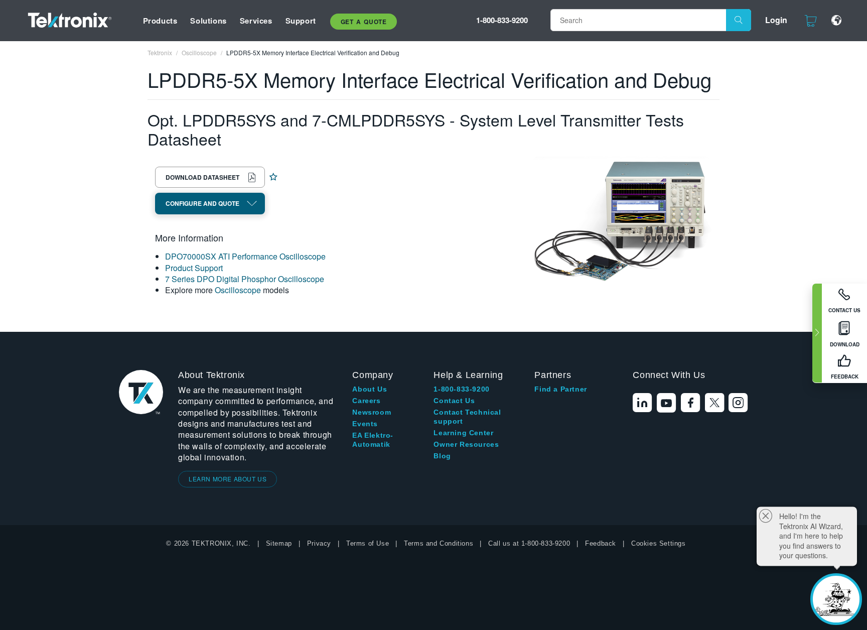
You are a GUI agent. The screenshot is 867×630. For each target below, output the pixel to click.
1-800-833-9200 (502, 20)
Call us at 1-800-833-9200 (529, 543)
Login (776, 20)
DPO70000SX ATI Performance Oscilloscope (245, 256)
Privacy (319, 543)
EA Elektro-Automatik (372, 439)
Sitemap (279, 543)
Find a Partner (560, 389)
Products (160, 20)
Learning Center (463, 433)
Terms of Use (367, 543)
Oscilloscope (238, 290)
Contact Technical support (467, 416)
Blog (442, 456)
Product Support (194, 268)
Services (256, 20)
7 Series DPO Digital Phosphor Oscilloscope (244, 279)
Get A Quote (364, 21)
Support (300, 20)
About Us (369, 389)
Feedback (600, 543)
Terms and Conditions (438, 543)
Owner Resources (466, 444)
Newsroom (371, 412)
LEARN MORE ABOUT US (227, 478)
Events (365, 424)
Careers (366, 401)
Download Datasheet (202, 177)
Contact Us (454, 401)
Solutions (208, 20)
